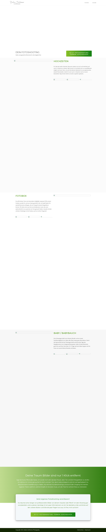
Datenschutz (80, 530)
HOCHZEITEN (61, 61)
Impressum (87, 530)
